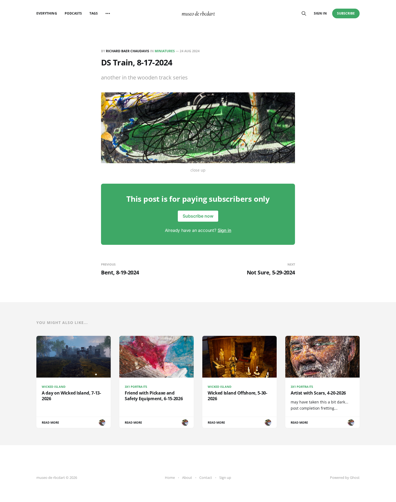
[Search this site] (304, 13)
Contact (205, 477)
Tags (93, 13)
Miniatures (165, 51)
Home (170, 477)
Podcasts (73, 13)
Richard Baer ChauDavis (127, 51)
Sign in (320, 13)
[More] (108, 13)
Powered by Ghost (345, 477)
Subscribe (346, 13)
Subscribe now (198, 216)
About (187, 477)
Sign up (225, 477)
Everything (46, 13)
